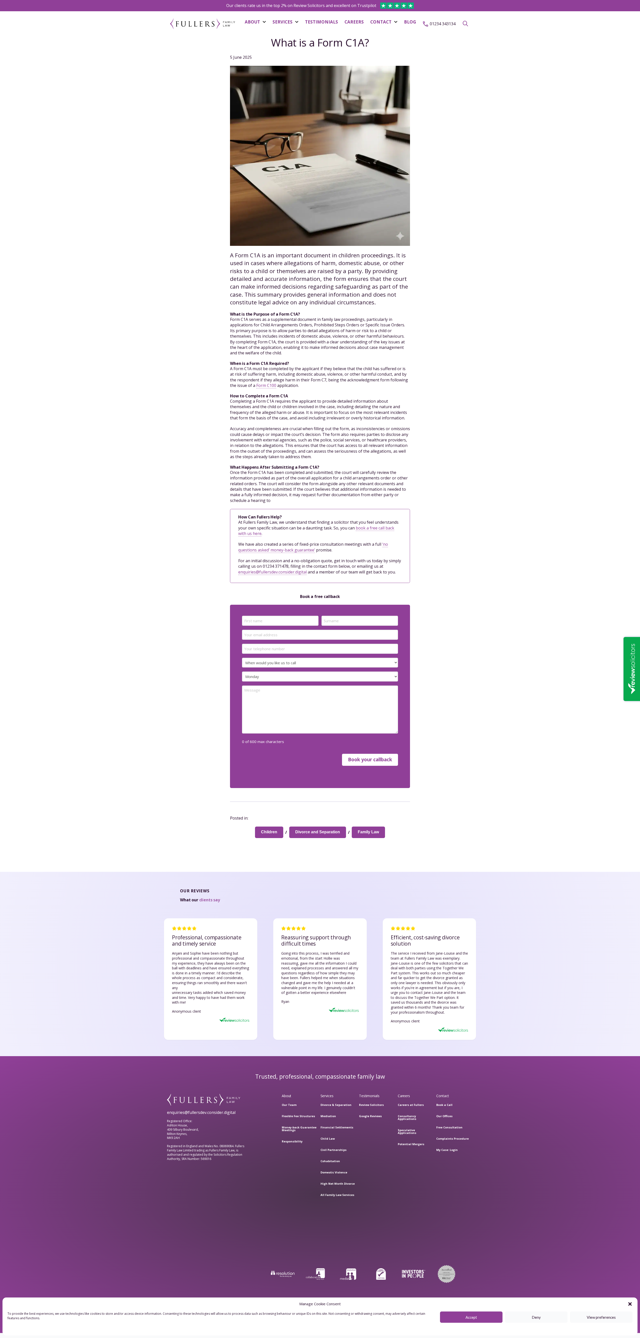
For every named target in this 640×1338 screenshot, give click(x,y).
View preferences (601, 1317)
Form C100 (266, 385)
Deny (536, 1317)
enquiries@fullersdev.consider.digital (272, 572)
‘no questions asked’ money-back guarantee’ (313, 546)
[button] (630, 1303)
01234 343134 (443, 24)
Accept (471, 1317)
